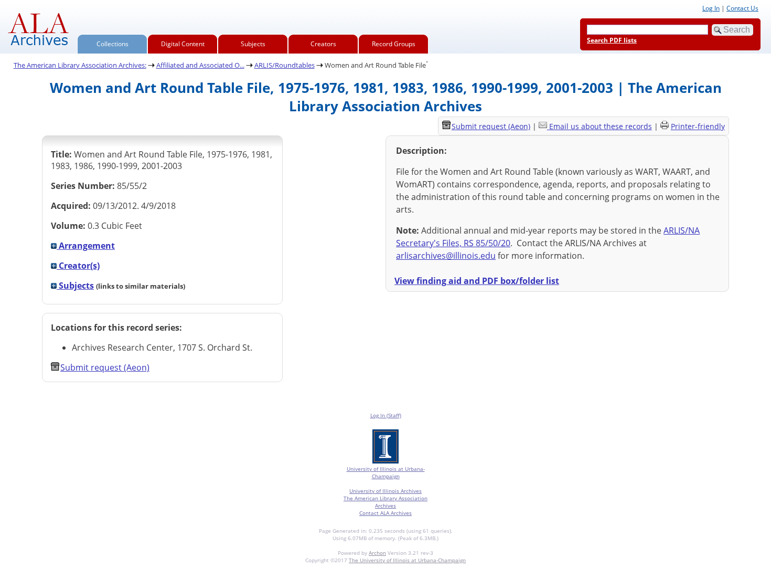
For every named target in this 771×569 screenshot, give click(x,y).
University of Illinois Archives (385, 490)
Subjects (253, 43)
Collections (112, 43)
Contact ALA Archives (385, 513)
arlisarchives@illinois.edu (446, 255)
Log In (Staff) (385, 415)
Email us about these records (600, 126)
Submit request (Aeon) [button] (104, 367)
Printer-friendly (698, 126)
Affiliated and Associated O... (200, 65)
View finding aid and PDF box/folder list (476, 281)
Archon (377, 552)
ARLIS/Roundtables (284, 65)
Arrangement (86, 245)
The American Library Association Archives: (80, 65)
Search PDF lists (612, 40)
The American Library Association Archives (385, 501)
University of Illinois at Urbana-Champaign (386, 472)
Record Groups (393, 43)
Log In (711, 8)
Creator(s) (78, 265)
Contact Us (742, 8)
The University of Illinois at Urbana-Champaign (407, 560)
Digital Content (183, 43)
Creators (323, 43)
